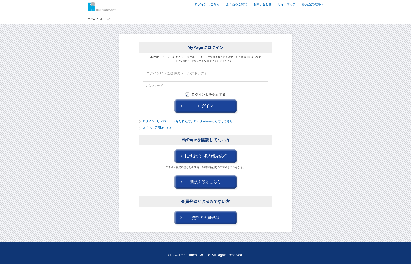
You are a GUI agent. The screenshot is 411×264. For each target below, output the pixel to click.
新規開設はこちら (205, 182)
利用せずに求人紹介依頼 (205, 156)
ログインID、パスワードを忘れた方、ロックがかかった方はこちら (188, 121)
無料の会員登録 (205, 217)
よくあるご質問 (236, 4)
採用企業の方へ (312, 4)
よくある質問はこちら (158, 127)
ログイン (207, 4)
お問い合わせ (262, 4)
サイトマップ (287, 4)
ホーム (91, 18)
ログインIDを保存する (209, 94)
